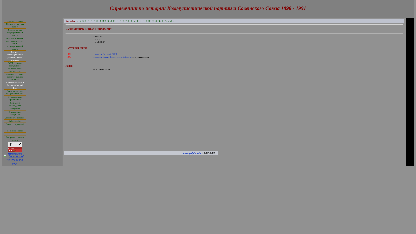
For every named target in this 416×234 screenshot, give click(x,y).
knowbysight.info (192, 153)
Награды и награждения (15, 104)
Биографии (15, 108)
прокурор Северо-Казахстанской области (112, 57)
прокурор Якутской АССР (105, 54)
